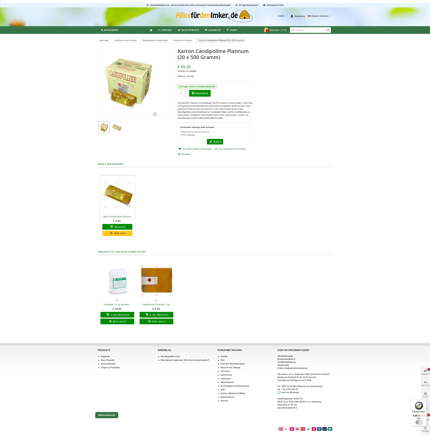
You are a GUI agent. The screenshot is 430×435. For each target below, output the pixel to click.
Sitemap (224, 401)
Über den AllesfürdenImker (233, 364)
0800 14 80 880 (289, 386)
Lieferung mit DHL (275, 5)
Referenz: (182, 76)
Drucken (186, 154)
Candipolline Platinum (119, 216)
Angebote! (214, 30)
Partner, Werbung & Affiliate (233, 393)
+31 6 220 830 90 (290, 389)
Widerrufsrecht (227, 382)
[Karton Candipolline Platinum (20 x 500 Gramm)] (155, 114)
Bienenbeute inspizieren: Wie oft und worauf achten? (185, 360)
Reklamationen (227, 397)
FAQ (222, 360)
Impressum (226, 378)
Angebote (105, 356)
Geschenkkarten (108, 364)
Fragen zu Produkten (110, 367)
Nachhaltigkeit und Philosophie (235, 386)
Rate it (217, 141)
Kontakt (167, 30)
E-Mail (308, 380)
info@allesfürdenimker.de (296, 368)
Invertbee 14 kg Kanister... (117, 304)
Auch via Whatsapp (290, 392)
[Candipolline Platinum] (117, 195)
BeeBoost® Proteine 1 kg (156, 304)
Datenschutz (226, 375)
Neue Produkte (190, 30)
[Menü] (425, 402)
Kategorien (111, 30)
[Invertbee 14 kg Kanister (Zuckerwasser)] (117, 280)
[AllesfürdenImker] (215, 16)
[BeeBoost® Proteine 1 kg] (156, 280)
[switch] (419, 422)
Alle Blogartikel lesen (170, 356)
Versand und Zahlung (230, 367)
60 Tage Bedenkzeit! (248, 5)
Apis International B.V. (287, 408)
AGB (223, 390)
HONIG (233, 30)
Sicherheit (225, 371)
